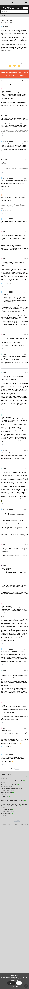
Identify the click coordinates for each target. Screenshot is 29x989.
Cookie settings (14, 824)
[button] (1, 8)
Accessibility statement (23, 824)
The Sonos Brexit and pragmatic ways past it (11, 788)
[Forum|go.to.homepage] (11, 8)
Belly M (4, 565)
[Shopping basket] (26, 2)
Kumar (4, 354)
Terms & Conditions (5, 824)
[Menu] (2, 2)
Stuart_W (5, 115)
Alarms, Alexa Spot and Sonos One (9, 784)
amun (4, 88)
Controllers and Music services (7, 790)
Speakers (4, 15)
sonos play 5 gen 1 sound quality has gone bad (12, 780)
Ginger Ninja (5, 26)
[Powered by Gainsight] (14, 821)
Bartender (5, 450)
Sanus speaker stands (6, 813)
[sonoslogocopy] (14, 2)
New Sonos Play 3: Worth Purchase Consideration (12, 800)
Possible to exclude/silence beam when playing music (13, 777)
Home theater (4, 778)
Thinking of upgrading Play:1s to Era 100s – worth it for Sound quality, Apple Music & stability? (14, 805)
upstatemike (6, 195)
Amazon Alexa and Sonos (6, 786)
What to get (3, 794)
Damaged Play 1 (4, 796)
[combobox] (14, 11)
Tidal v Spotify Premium (6, 809)
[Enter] (2, 11)
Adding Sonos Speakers (6, 792)
